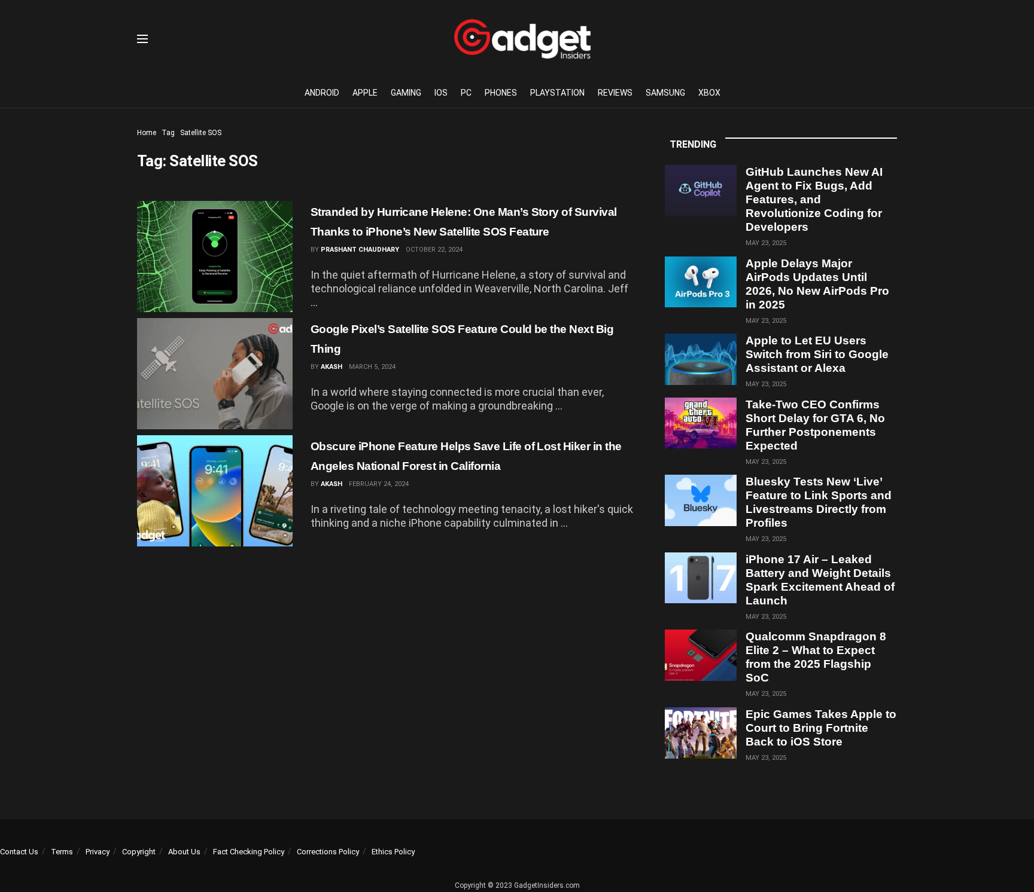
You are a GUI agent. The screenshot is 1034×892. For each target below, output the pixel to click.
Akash (331, 367)
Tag (168, 133)
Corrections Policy (328, 851)
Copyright (139, 851)
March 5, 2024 (372, 367)
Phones (501, 92)
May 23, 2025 (766, 243)
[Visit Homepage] (522, 39)
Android (322, 92)
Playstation (557, 92)
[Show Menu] (142, 39)
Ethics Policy (393, 851)
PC (466, 92)
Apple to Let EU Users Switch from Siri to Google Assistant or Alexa (817, 354)
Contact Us (19, 851)
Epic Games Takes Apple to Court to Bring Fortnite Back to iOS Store (821, 728)
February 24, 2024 (379, 484)
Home (146, 133)
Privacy (98, 851)
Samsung (665, 92)
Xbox (709, 92)
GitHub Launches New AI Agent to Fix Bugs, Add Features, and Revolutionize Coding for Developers (814, 199)
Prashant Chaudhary (360, 249)
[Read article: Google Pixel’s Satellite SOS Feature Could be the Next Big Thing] (215, 373)
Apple (365, 92)
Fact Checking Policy (248, 851)
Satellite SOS (200, 133)
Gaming (406, 92)
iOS (441, 92)
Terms (62, 851)
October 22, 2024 (434, 249)
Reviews (615, 92)
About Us (184, 851)
